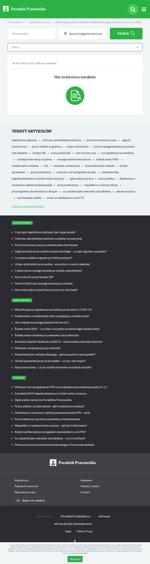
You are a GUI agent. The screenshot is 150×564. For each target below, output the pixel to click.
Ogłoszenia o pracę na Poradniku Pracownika (43, 399)
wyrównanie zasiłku (29, 197)
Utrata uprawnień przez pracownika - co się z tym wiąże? (50, 360)
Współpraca (21, 480)
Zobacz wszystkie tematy (28, 206)
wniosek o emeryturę (67, 165)
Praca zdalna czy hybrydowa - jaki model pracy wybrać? (50, 406)
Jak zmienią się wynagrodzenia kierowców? (42, 322)
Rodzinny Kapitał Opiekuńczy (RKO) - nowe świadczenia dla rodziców (58, 341)
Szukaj (123, 33)
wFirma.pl (104, 516)
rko (46, 165)
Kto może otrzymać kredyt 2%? (34, 277)
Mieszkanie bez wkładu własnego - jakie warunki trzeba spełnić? (55, 354)
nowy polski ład (60, 153)
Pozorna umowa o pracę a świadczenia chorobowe (46, 245)
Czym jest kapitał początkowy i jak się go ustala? (45, 232)
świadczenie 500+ (107, 159)
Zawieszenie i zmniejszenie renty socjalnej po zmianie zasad (52, 316)
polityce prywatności (81, 553)
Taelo (68, 531)
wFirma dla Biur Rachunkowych (73, 523)
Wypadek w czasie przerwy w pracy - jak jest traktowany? (51, 425)
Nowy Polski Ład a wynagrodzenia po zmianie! (44, 283)
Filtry (15, 47)
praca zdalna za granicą (46, 146)
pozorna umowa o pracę (101, 140)
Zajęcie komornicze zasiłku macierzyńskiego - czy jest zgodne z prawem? (61, 251)
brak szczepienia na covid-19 (65, 197)
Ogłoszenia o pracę (39, 22)
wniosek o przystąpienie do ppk (76, 172)
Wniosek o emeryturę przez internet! (38, 348)
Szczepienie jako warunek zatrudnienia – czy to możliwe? (50, 438)
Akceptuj (75, 559)
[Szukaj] (133, 9)
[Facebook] (75, 541)
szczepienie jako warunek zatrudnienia (87, 191)
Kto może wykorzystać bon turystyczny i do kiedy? (46, 289)
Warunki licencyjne (25, 492)
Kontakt (85, 492)
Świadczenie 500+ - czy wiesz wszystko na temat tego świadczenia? (57, 328)
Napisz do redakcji (33, 500)
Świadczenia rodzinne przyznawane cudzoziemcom (47, 335)
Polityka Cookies (90, 486)
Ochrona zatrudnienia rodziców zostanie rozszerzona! (48, 238)
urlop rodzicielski (77, 146)
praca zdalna (106, 178)
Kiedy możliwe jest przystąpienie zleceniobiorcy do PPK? (50, 431)
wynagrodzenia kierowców (74, 159)
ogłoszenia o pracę (81, 178)
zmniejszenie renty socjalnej (34, 159)
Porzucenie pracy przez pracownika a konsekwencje (47, 419)
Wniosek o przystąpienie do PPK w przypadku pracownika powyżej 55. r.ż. (61, 387)
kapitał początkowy (24, 140)
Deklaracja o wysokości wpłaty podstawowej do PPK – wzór (52, 412)
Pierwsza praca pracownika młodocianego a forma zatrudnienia (54, 444)
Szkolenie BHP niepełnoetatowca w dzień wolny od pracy (51, 393)
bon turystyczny (86, 153)
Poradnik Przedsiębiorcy (76, 516)
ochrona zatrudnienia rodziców (61, 140)
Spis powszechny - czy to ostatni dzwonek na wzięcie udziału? (53, 367)
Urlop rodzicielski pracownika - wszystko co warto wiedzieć (52, 264)
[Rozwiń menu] (143, 9)
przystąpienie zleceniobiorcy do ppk (34, 191)
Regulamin (86, 480)
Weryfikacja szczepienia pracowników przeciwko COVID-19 (53, 309)
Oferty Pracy (85, 531)
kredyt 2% (39, 153)
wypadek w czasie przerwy (101, 185)
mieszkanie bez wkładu (99, 165)
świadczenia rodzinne (25, 165)
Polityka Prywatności (26, 486)
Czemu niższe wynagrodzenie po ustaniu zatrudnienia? (48, 270)
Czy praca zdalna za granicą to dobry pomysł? (43, 257)
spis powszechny (40, 172)
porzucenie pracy (68, 185)
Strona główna (15, 22)
